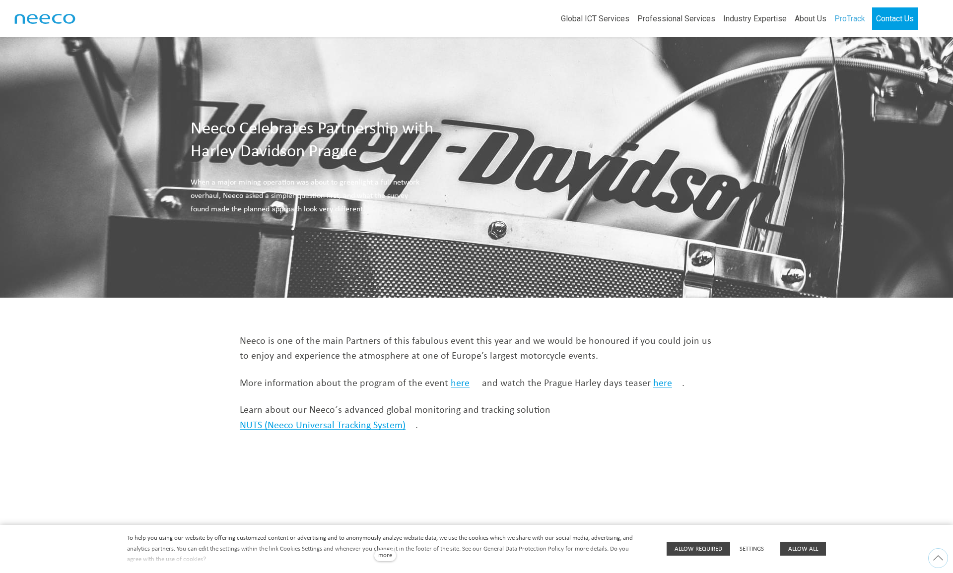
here (460, 383)
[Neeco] (45, 19)
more (385, 555)
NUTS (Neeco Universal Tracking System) (323, 426)
